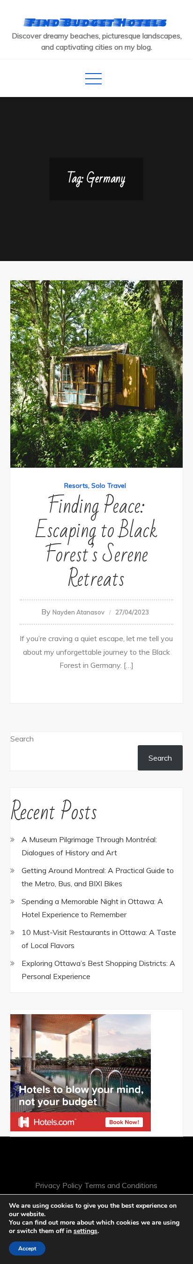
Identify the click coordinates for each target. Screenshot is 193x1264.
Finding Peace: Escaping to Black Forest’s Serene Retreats (96, 543)
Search (22, 738)
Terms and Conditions (120, 1185)
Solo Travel (108, 485)
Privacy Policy (58, 1185)
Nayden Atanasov (78, 612)
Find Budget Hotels (97, 21)
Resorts (76, 485)
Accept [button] (27, 1248)
